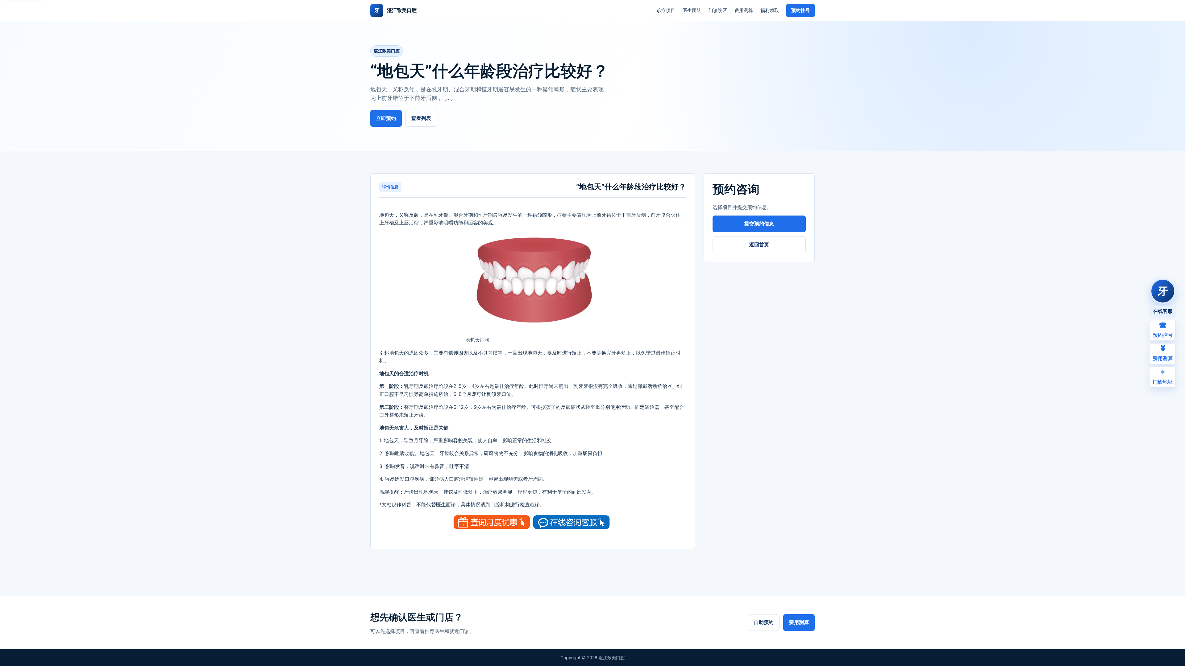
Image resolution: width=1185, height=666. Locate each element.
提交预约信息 (759, 223)
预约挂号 (800, 10)
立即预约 (386, 118)
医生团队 (692, 10)
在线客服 (1163, 311)
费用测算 (743, 10)
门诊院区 (718, 10)
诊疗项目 (666, 10)
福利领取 (769, 10)
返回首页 (759, 244)
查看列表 (421, 118)
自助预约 (764, 622)
